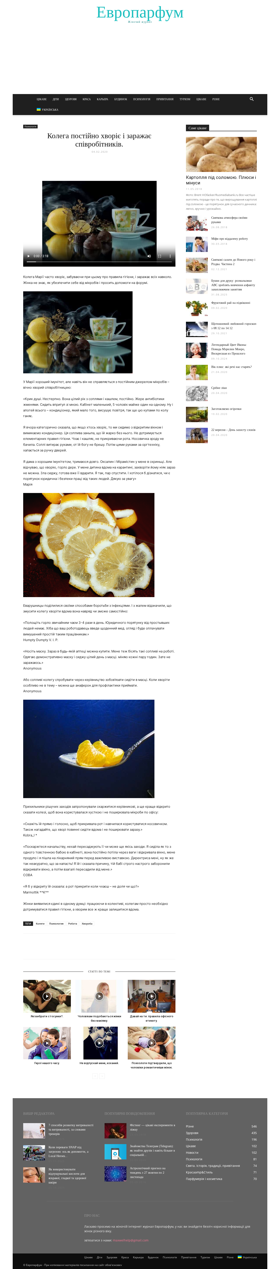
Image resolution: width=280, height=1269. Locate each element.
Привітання (164, 99)
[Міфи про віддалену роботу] (197, 244)
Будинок (120, 99)
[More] (68, 950)
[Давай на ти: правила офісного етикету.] (151, 996)
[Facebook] (27, 950)
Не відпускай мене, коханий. (99, 1063)
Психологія (141, 99)
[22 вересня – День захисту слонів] (197, 435)
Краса (87, 99)
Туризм (185, 99)
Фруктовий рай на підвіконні (230, 302)
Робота (72, 923)
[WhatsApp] (57, 950)
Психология (56, 923)
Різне (216, 99)
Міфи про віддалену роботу (229, 238)
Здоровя (71, 99)
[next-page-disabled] (102, 1076)
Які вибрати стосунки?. (47, 1016)
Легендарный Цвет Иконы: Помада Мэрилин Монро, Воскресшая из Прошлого (229, 349)
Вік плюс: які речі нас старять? (231, 367)
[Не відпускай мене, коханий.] (99, 1043)
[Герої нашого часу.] (47, 1043)
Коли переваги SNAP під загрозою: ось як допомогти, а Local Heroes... (68, 1152)
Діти (56, 99)
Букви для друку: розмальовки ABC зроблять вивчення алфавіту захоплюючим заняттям (233, 285)
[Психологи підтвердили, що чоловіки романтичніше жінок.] (151, 1043)
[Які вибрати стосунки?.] (47, 996)
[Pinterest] (47, 950)
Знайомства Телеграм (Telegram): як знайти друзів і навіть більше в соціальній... (152, 1151)
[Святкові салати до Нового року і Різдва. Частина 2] (197, 265)
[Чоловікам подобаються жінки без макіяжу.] (99, 996)
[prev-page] (95, 1076)
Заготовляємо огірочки (226, 409)
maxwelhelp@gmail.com (131, 1240)
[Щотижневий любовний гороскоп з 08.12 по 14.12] (197, 329)
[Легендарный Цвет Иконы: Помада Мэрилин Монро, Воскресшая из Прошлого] (197, 350)
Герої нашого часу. (47, 1063)
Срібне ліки (219, 388)
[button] (251, 100)
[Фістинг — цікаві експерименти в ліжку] (115, 1130)
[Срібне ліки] (197, 393)
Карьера (102, 99)
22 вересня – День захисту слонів (233, 430)
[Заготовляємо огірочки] (197, 414)
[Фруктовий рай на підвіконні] (197, 308)
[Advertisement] (140, 61)
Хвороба (87, 923)
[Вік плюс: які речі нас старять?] (197, 372)
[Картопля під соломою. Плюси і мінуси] (221, 154)
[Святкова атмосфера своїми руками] (197, 223)
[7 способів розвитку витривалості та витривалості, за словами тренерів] (34, 1130)
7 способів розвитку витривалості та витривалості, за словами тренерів (71, 1130)
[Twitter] (37, 950)
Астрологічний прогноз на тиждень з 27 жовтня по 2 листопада (147, 1173)
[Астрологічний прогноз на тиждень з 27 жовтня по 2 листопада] (115, 1174)
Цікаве (42, 99)
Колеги (40, 923)
